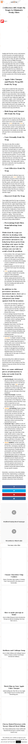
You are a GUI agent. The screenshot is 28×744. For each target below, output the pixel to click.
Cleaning (7, 408)
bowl (11, 123)
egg (16, 384)
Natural (6, 442)
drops (21, 123)
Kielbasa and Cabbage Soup (14, 650)
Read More (24, 742)
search (15, 177)
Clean (6, 271)
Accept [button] (18, 742)
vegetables (7, 338)
